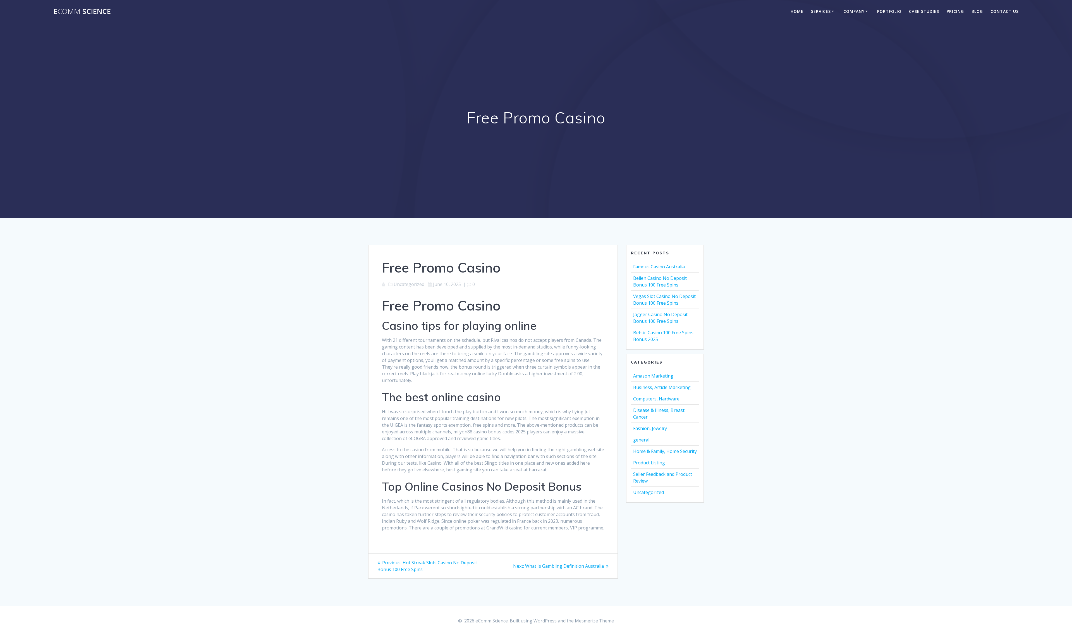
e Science (82, 11)
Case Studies (924, 11)
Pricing (955, 11)
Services (821, 11)
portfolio (889, 11)
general (641, 440)
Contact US (1004, 11)
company (854, 11)
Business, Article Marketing (662, 387)
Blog (977, 11)
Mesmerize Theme (594, 621)
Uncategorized (648, 492)
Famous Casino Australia (659, 267)
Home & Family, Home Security (665, 451)
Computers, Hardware (656, 399)
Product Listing (649, 463)
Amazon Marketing (653, 376)
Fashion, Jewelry (650, 428)
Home (797, 11)
